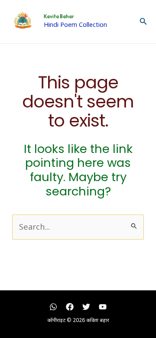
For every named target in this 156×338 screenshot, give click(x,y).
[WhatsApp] (53, 307)
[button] (143, 21)
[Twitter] (86, 307)
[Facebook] (70, 307)
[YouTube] (103, 307)
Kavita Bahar (59, 16)
